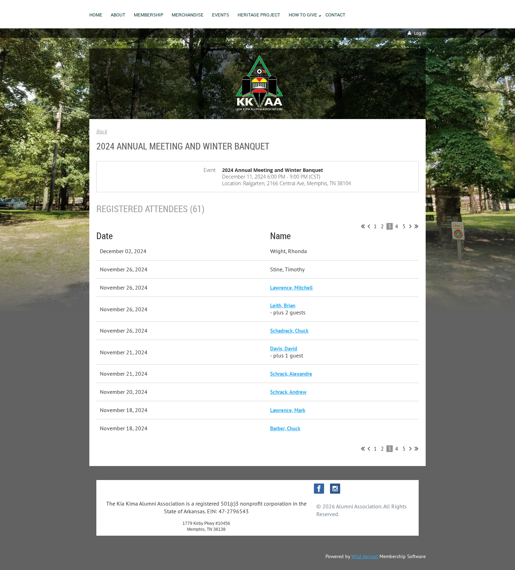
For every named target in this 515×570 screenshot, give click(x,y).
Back (101, 131)
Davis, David (283, 348)
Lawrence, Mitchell (291, 287)
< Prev (368, 226)
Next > (410, 226)
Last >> (416, 226)
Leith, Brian (282, 305)
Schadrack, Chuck (289, 330)
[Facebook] (319, 489)
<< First (362, 226)
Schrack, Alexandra (291, 373)
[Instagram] (335, 489)
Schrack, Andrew (288, 392)
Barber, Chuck (285, 428)
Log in (420, 33)
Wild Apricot (364, 556)
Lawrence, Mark (287, 410)
